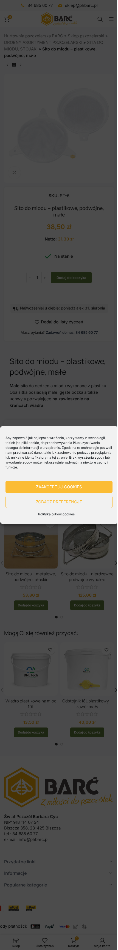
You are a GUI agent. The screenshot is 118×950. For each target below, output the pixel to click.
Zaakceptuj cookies (59, 486)
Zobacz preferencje (59, 501)
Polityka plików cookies (56, 514)
